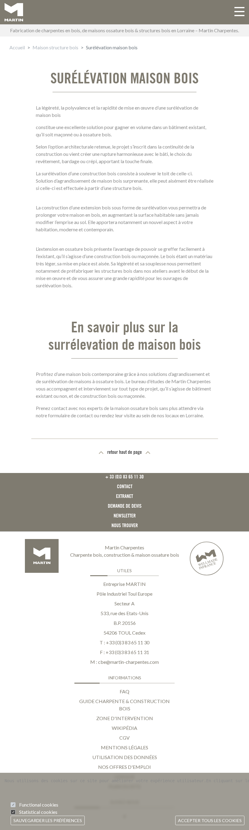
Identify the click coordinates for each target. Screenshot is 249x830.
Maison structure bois (55, 47)
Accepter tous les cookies (210, 820)
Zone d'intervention (124, 718)
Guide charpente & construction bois (124, 704)
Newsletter (125, 516)
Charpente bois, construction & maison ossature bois (124, 555)
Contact (124, 486)
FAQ (124, 691)
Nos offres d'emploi (124, 767)
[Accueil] (14, 12)
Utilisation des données (124, 757)
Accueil (17, 47)
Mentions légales (124, 747)
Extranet (124, 496)
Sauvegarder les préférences (47, 820)
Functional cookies (38, 804)
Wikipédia (124, 728)
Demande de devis (125, 506)
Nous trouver (124, 525)
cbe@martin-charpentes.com (128, 662)
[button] (239, 12)
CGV (124, 738)
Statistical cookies (38, 812)
